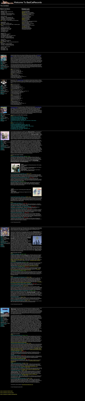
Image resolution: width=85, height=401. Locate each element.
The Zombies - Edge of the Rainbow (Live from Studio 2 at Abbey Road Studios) (25, 269)
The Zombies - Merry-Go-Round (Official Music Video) (29, 366)
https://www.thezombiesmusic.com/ (27, 384)
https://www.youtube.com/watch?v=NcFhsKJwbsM (18, 342)
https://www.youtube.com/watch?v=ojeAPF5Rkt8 (18, 358)
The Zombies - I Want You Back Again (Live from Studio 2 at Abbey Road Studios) (26, 282)
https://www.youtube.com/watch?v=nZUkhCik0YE (29, 374)
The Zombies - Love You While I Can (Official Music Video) (30, 369)
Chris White (24, 26)
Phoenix (23, 22)
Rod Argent (23, 11)
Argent (23, 12)
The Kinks (23, 19)
